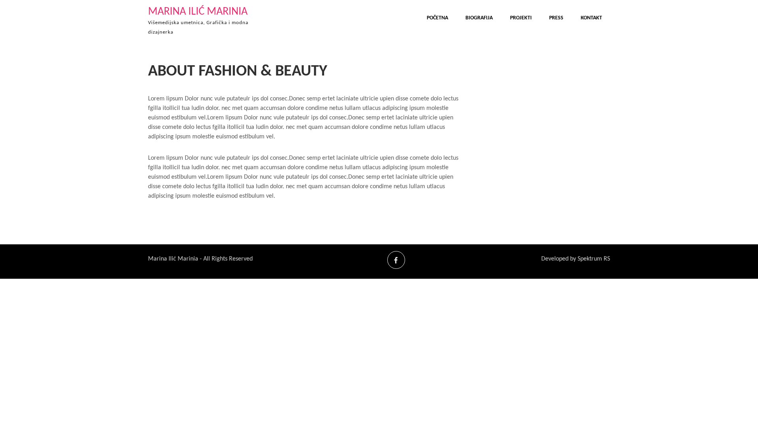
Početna (437, 18)
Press (556, 18)
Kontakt (591, 18)
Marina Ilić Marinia (198, 11)
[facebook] (396, 260)
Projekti (521, 18)
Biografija (479, 18)
